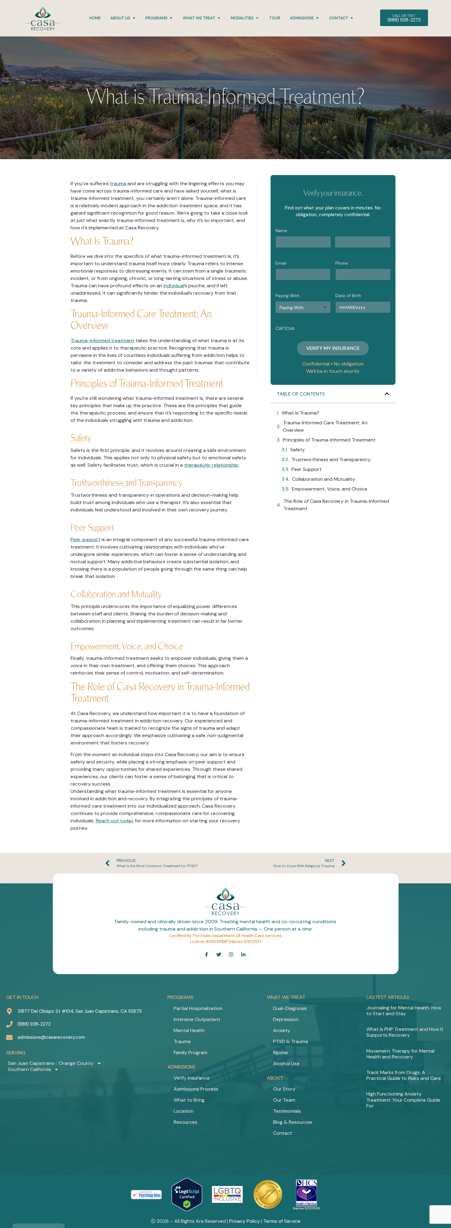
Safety (297, 449)
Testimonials (287, 1111)
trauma (118, 183)
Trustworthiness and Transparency (331, 459)
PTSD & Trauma (290, 1041)
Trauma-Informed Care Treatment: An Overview (325, 426)
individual (174, 285)
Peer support (85, 539)
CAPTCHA (285, 328)
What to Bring (189, 1100)
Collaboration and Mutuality (323, 479)
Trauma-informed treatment (102, 340)
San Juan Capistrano (31, 1063)
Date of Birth (350, 295)
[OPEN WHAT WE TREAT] (219, 18)
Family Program (190, 1052)
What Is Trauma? (300, 413)
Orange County (76, 1063)
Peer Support (306, 469)
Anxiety (281, 1030)
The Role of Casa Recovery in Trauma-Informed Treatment (336, 505)
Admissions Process (196, 1089)
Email (283, 263)
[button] (386, 393)
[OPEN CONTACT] (352, 18)
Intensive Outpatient (197, 1019)
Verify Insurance (192, 1078)
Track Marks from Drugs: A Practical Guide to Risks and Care (403, 1075)
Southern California (29, 1069)
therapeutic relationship (211, 465)
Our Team (284, 1100)
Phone (343, 263)
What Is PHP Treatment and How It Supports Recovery (404, 1032)
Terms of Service (281, 1221)
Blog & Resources (292, 1122)
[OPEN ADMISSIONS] (317, 18)
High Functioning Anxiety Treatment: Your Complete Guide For (403, 1100)
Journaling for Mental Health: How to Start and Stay (403, 1010)
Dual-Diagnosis (290, 1008)
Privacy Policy (244, 1221)
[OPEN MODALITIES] (257, 18)
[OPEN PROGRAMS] (171, 18)
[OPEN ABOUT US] (134, 18)
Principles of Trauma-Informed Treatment (329, 440)
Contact (282, 1133)
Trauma (182, 1041)
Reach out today (115, 820)
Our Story (284, 1089)
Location (184, 1111)
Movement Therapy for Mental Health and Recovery (400, 1054)
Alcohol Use (286, 1063)
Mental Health (189, 1030)
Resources (185, 1122)
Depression (286, 1019)
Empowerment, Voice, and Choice (329, 489)
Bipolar (280, 1052)
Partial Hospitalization (198, 1008)
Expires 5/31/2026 (306, 1208)
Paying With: (290, 295)
